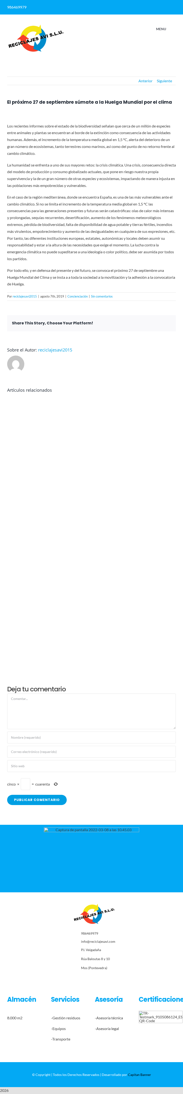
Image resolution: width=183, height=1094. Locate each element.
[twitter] (86, 978)
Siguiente (164, 80)
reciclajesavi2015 (25, 296)
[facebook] (130, 5)
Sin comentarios (102, 296)
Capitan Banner (139, 1075)
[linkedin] (140, 5)
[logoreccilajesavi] (35, 26)
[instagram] (94, 978)
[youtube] (108, 978)
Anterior (145, 80)
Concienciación (77, 296)
